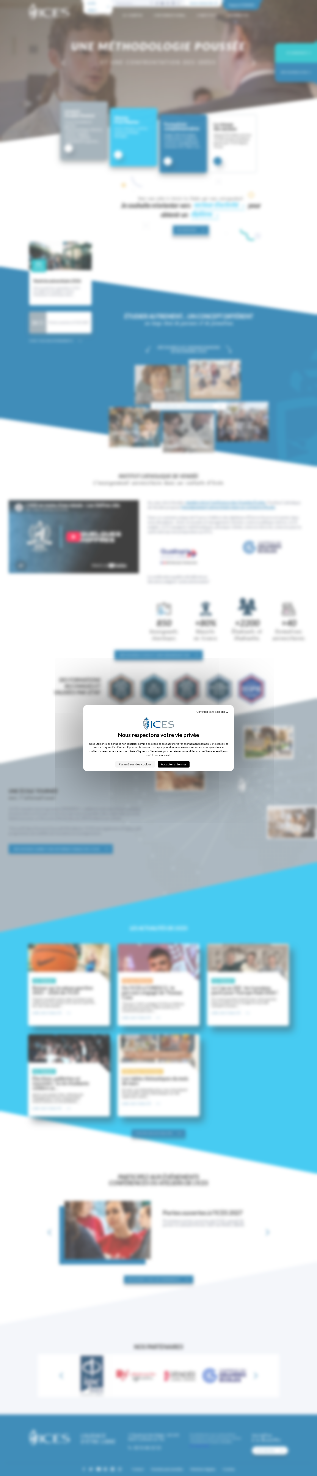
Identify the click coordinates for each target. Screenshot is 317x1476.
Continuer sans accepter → (212, 711)
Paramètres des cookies (135, 764)
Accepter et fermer (173, 764)
